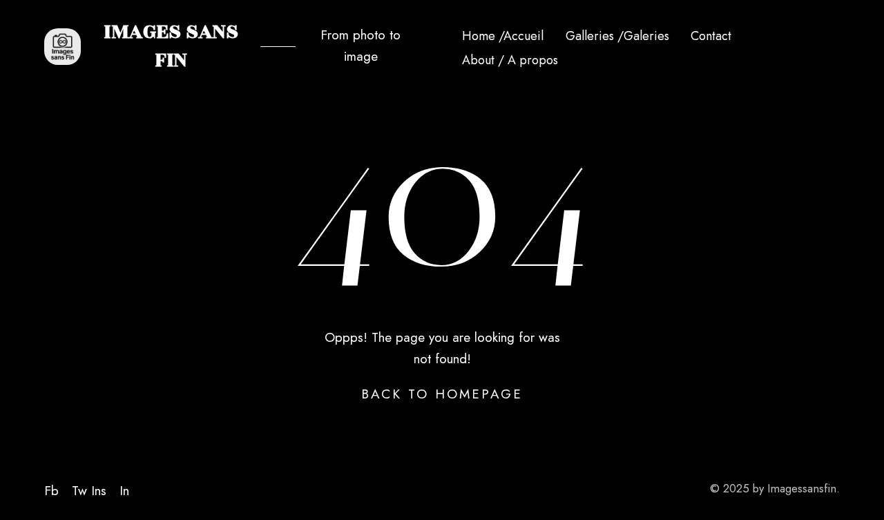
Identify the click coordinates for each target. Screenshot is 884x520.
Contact (711, 36)
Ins (98, 490)
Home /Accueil (503, 36)
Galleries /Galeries (617, 36)
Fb (51, 490)
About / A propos (510, 60)
